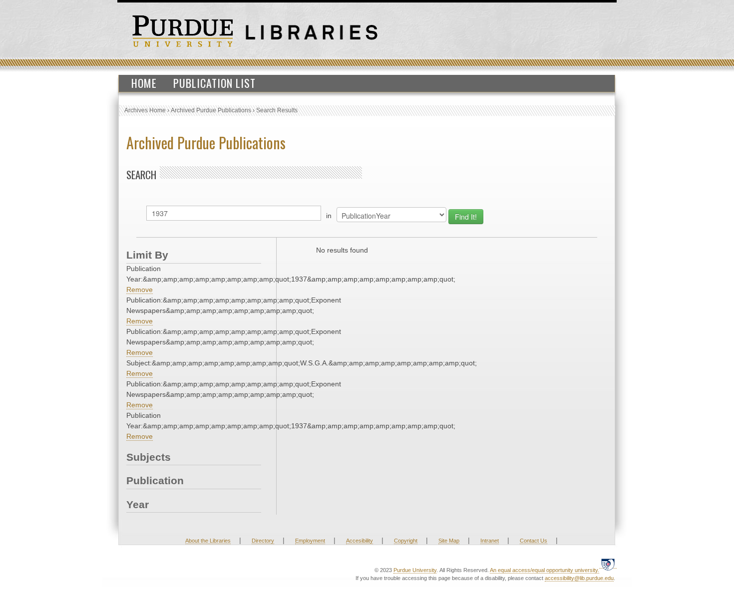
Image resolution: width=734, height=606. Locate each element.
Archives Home (145, 110)
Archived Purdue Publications (211, 110)
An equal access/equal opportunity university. (544, 570)
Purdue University (414, 570)
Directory (263, 541)
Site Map (448, 541)
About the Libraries (208, 541)
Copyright (405, 541)
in (329, 216)
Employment (310, 541)
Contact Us (533, 541)
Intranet (489, 541)
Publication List (214, 83)
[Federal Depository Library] (608, 564)
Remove (139, 290)
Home (144, 83)
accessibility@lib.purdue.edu (579, 578)
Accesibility (359, 541)
